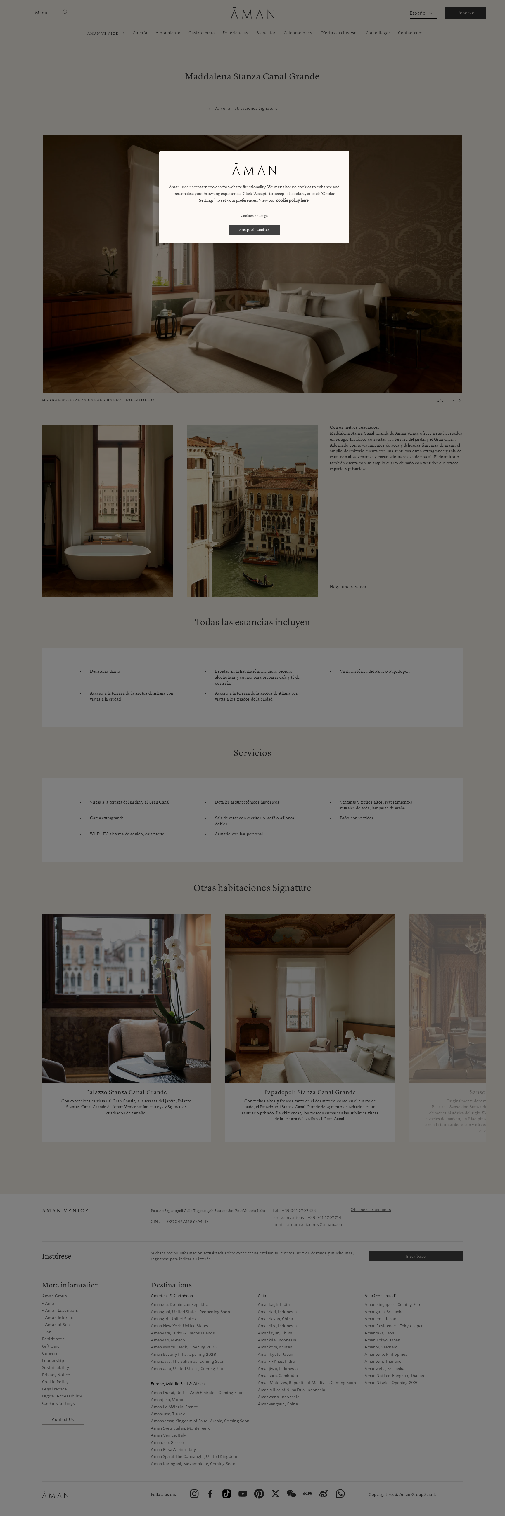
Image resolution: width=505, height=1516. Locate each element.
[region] (254, 197)
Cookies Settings (254, 215)
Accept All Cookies (254, 229)
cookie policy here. (293, 200)
